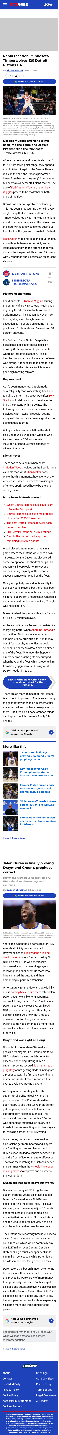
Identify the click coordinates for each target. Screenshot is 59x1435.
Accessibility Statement (16, 1400)
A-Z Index (42, 1400)
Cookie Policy (10, 1395)
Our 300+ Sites (45, 1378)
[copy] (21, 76)
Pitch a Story (43, 1384)
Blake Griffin (10, 238)
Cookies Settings (12, 1406)
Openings (42, 1373)
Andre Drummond (42, 629)
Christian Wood (12, 467)
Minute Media (17, 1414)
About (6, 1373)
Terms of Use (44, 1389)
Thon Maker (33, 472)
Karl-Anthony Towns (23, 187)
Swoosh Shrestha (16, 890)
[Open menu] (5, 4)
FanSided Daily (11, 1384)
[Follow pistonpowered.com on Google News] (51, 732)
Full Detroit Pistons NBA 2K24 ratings (29, 531)
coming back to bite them (26, 992)
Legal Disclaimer (46, 1395)
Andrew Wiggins (33, 301)
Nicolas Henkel (15, 70)
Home (6, 838)
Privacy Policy (10, 1389)
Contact (7, 1378)
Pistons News (18, 838)
